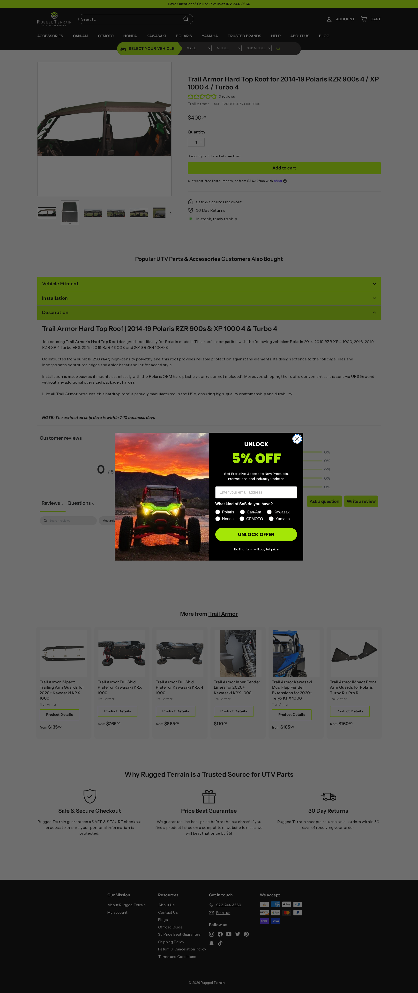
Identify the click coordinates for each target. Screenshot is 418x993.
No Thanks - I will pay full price (256, 549)
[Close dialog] (297, 439)
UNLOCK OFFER (256, 534)
